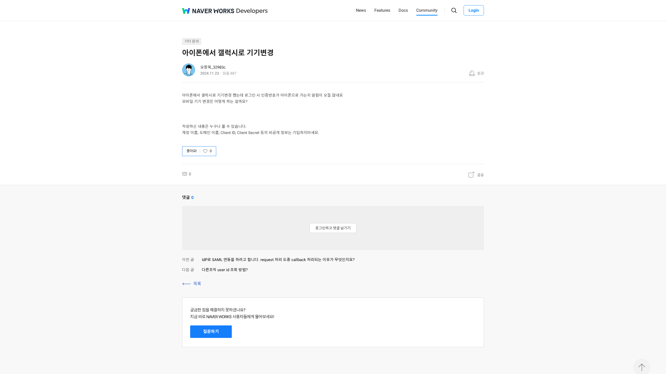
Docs (403, 10)
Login (474, 10)
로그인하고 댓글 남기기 (333, 228)
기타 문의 (191, 41)
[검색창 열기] (454, 10)
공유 (480, 175)
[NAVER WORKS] (208, 11)
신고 (480, 73)
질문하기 (211, 331)
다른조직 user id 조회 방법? (225, 270)
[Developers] (252, 11)
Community (427, 10)
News (361, 10)
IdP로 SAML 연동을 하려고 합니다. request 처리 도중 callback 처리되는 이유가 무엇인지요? (278, 259)
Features (382, 10)
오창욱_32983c (213, 67)
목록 (197, 283)
